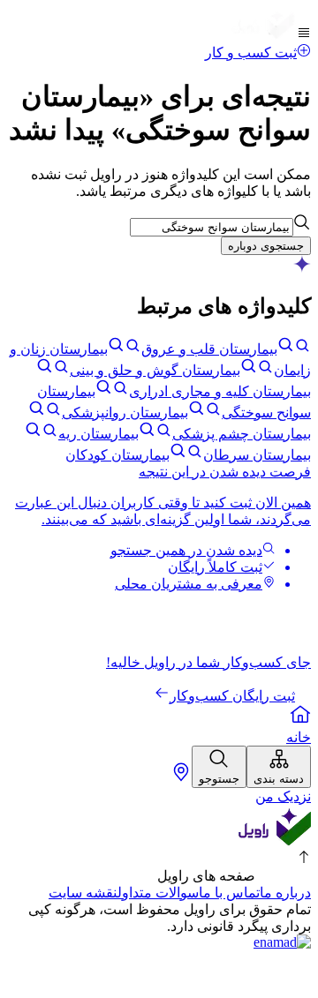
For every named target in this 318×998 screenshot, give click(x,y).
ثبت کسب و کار (251, 52)
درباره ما (285, 892)
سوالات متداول (158, 892)
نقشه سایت (83, 892)
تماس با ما (229, 892)
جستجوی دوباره (266, 245)
